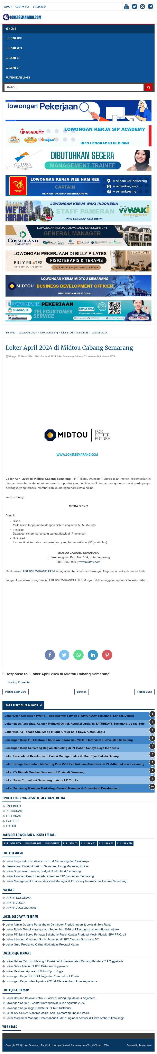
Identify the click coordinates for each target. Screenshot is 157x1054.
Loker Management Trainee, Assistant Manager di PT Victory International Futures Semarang (66, 881)
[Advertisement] (78, 388)
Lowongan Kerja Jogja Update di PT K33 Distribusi (38, 1008)
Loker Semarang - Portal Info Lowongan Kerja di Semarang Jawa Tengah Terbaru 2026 (65, 1045)
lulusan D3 (80, 356)
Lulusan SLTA (107, 356)
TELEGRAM (13, 816)
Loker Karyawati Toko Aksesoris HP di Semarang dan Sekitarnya (47, 861)
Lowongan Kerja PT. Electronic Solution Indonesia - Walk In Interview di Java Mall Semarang (68, 740)
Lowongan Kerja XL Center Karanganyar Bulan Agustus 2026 (45, 1002)
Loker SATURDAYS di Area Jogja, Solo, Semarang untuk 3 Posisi (48, 1012)
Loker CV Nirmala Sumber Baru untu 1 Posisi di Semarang (44, 772)
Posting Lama (144, 692)
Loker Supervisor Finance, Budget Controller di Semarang (43, 871)
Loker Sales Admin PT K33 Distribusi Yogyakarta (37, 966)
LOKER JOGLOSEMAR (21, 907)
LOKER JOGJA (15, 903)
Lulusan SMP (33, 843)
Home (12, 28)
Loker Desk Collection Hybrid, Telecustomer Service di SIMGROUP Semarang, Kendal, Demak (69, 715)
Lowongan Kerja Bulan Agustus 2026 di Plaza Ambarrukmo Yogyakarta (51, 981)
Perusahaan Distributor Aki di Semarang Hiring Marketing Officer (47, 866)
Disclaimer (39, 6)
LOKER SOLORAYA (18, 897)
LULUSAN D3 (12, 58)
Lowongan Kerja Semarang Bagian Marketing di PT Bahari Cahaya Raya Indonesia (61, 748)
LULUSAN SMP (14, 38)
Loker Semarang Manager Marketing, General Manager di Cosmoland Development (62, 788)
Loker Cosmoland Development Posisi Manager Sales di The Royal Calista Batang (61, 756)
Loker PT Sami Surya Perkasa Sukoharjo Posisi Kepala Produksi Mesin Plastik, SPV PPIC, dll (66, 934)
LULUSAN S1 (12, 68)
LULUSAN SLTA (14, 48)
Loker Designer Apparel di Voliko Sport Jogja (34, 971)
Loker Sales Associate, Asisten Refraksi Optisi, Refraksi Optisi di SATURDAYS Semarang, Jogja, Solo (74, 723)
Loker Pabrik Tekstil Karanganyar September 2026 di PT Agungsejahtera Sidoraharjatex (62, 929)
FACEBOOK (13, 806)
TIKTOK (11, 826)
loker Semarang (65, 356)
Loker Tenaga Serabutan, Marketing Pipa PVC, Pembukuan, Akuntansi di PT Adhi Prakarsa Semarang (74, 764)
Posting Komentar (19, 682)
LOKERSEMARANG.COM (38, 571)
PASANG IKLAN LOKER (18, 77)
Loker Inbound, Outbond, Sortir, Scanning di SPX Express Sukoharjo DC (52, 939)
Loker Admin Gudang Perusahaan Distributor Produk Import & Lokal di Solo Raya (58, 924)
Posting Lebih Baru (15, 692)
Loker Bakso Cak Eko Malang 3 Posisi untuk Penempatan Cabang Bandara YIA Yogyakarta (64, 961)
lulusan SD (124, 843)
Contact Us (22, 6)
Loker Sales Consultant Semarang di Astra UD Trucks (41, 780)
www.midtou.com (89, 562)
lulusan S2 (106, 843)
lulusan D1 (52, 843)
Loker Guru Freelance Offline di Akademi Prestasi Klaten (42, 944)
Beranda (81, 692)
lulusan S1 (93, 356)
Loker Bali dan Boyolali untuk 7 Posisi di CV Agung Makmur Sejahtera (50, 998)
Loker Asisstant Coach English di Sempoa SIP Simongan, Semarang (50, 876)
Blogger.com (145, 1045)
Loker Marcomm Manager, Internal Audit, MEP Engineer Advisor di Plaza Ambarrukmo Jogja (65, 1018)
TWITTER (12, 821)
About (8, 6)
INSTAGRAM (14, 811)
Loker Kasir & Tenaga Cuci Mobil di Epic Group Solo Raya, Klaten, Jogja (54, 731)
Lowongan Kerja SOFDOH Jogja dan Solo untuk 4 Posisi (42, 976)
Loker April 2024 (47, 356)
